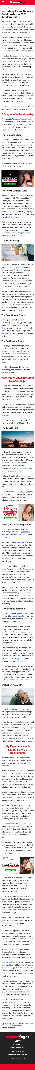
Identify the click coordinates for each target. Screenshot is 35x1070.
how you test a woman (23, 468)
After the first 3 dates (9, 962)
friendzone (15, 399)
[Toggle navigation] (2, 2)
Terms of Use (17, 1051)
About (17, 1041)
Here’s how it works (17, 1025)
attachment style (11, 217)
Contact (17, 1044)
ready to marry (6, 333)
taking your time (15, 616)
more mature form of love (14, 267)
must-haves (21, 542)
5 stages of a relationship (21, 119)
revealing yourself (17, 659)
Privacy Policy (17, 1048)
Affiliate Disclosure (17, 1054)
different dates (24, 492)
